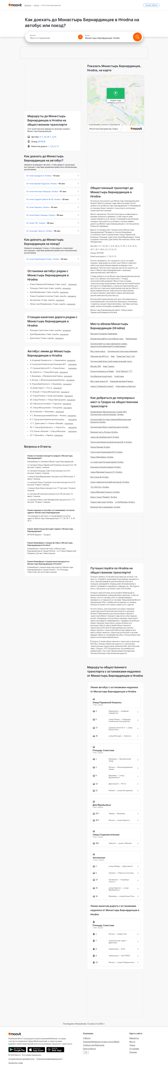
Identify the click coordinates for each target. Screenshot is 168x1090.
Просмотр (72, 284)
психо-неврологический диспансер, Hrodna (109, 482)
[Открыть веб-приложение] (55, 1049)
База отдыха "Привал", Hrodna (103, 497)
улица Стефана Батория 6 (101, 386)
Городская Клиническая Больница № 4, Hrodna (111, 442)
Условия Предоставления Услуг (21, 1059)
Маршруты (134, 1038)
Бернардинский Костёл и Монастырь (106, 339)
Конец (87, 35)
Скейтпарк (119, 376)
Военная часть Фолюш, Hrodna (104, 432)
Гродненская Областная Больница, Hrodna (109, 427)
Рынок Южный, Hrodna (100, 447)
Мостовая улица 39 (99, 381)
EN (86, 1052)
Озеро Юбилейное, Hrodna (101, 457)
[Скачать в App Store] (36, 1049)
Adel (112, 356)
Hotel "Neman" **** (124, 371)
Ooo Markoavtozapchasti (101, 376)
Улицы (132, 1045)
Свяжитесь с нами (15, 1063)
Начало (33, 35)
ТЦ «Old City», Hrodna (99, 487)
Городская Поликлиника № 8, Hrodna (106, 452)
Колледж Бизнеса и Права (102, 371)
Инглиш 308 (95, 366)
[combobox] (53, 38)
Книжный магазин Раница (121, 381)
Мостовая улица (97, 351)
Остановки (134, 1049)
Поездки (133, 1052)
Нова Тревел (108, 366)
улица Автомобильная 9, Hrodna (104, 437)
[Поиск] (137, 36)
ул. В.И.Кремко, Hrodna (125, 502)
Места (132, 1042)
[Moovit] (15, 5)
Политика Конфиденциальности (49, 1059)
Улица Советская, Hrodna (101, 502)
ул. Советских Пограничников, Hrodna (107, 462)
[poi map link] (115, 104)
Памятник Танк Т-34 (125, 356)
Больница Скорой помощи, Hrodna (105, 467)
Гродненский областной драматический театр (111, 361)
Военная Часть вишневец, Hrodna (105, 507)
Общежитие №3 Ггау (99, 356)
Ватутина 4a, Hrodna (99, 477)
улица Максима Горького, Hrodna (104, 492)
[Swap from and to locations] (80, 37)
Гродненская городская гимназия (122, 351)
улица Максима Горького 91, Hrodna (106, 472)
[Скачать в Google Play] (17, 1049)
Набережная (131, 339)
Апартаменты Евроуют (126, 386)
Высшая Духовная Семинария (103, 334)
